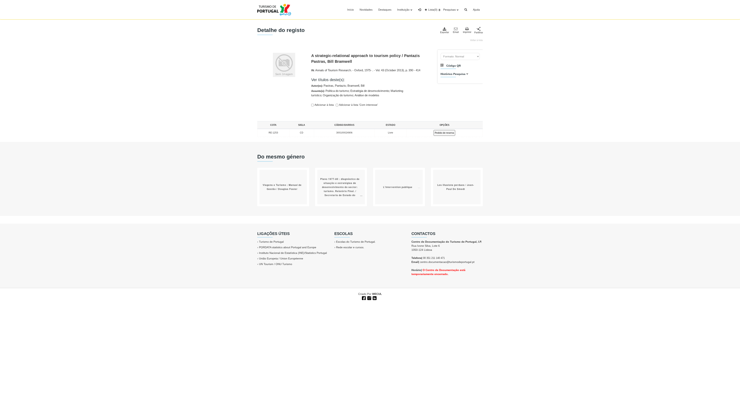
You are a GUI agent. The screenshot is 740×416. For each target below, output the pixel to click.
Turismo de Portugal (271, 241)
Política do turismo (337, 90)
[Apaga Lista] (438, 10)
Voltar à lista (476, 40)
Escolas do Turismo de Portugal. (356, 241)
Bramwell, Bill (355, 85)
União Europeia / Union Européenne (281, 258)
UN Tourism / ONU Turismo (275, 264)
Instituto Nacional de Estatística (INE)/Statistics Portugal (293, 252)
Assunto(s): (357, 93)
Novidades (366, 9)
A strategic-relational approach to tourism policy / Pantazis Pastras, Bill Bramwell (365, 59)
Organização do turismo (338, 95)
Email (456, 32)
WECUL (377, 293)
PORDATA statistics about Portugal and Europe (287, 247)
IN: (365, 70)
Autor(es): (337, 85)
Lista (432, 9)
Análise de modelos (367, 95)
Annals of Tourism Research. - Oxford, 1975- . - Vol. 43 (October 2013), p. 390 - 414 (367, 70)
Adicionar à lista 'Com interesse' (358, 104)
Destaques (384, 9)
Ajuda (476, 9)
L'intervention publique (397, 187)
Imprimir (467, 32)
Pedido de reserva (444, 133)
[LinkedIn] (374, 297)
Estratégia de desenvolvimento (369, 90)
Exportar (444, 32)
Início (350, 9)
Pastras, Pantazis (335, 85)
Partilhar (478, 32)
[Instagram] (368, 297)
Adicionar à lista (324, 104)
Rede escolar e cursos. (350, 247)
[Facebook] (363, 297)
